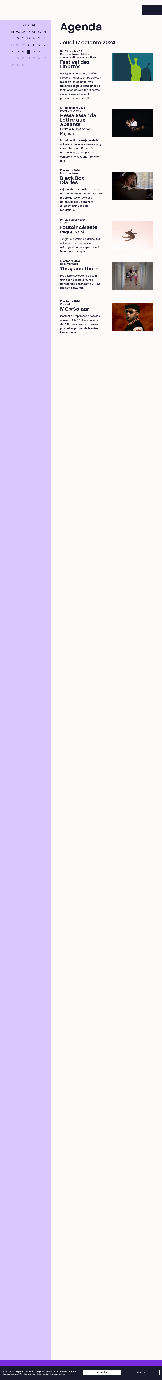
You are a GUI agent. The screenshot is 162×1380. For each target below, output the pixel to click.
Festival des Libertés (75, 65)
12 (39, 45)
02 (23, 39)
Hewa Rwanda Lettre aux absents (78, 120)
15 (18, 52)
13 (45, 45)
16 (23, 52)
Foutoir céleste (78, 227)
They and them (79, 269)
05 (39, 39)
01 (18, 39)
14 (12, 52)
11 (34, 45)
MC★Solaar (74, 309)
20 (44, 52)
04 (33, 39)
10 (28, 45)
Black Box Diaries (72, 180)
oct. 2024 (23, 25)
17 (29, 52)
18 (34, 52)
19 (39, 52)
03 (28, 39)
